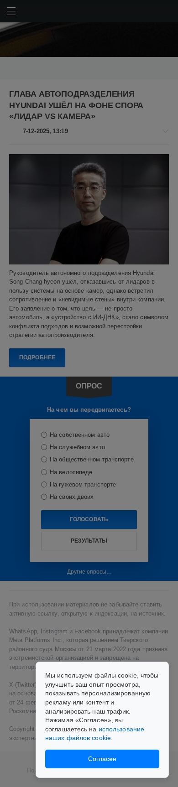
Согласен (102, 758)
